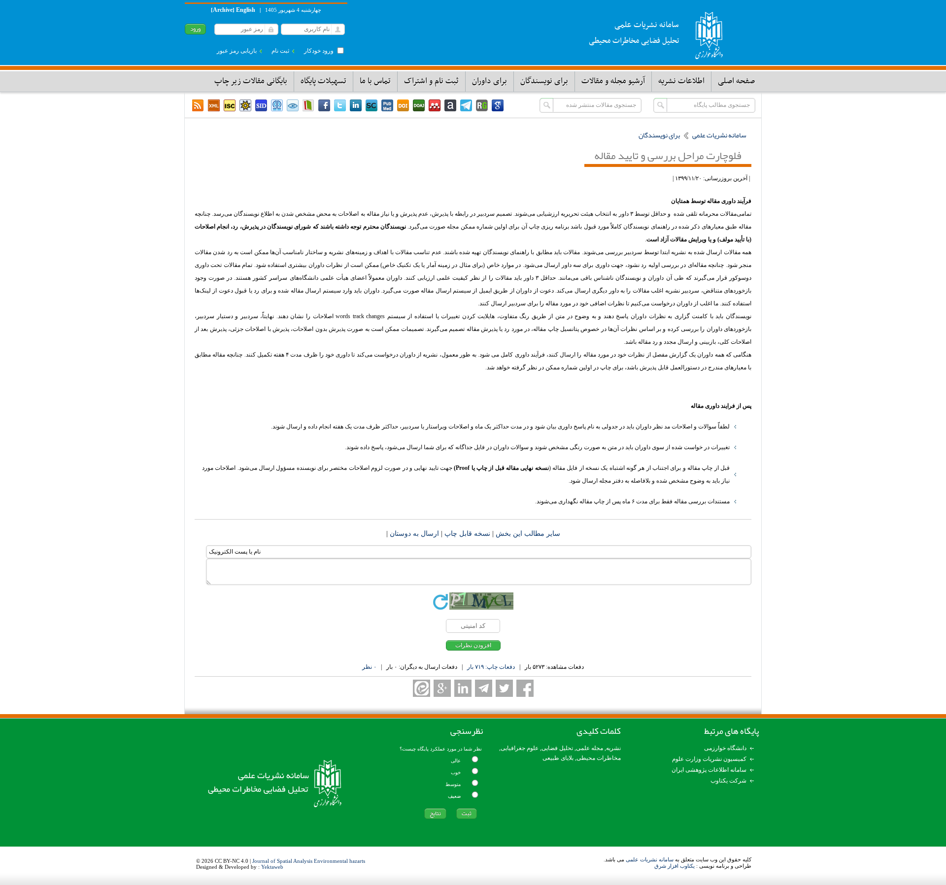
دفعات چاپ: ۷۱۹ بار (491, 666)
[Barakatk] (277, 105)
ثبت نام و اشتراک (431, 81)
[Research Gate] (482, 105)
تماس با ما (375, 81)
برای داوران (489, 81)
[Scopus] (371, 105)
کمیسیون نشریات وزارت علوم (709, 758)
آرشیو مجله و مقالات (613, 81)
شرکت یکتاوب (728, 780)
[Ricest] (245, 105)
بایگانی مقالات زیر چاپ (250, 81)
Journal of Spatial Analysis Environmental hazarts (308, 861)
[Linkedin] (356, 105)
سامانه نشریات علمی (650, 859)
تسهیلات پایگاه (323, 81)
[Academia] (450, 105)
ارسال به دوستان (413, 533)
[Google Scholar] (498, 105)
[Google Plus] (442, 688)
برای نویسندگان (544, 81)
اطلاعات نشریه (681, 81)
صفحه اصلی (736, 81)
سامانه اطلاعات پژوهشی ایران (709, 769)
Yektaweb (272, 867)
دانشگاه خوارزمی (725, 748)
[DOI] (403, 105)
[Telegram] (466, 105)
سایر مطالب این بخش (527, 533)
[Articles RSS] (198, 105)
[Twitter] (340, 105)
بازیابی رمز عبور (237, 50)
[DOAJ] (419, 105)
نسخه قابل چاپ (466, 533)
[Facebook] (324, 105)
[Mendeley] (434, 105)
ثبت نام (280, 50)
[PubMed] (387, 105)
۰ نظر (369, 666)
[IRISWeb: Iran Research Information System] (293, 105)
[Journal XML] (214, 105)
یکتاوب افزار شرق (674, 866)
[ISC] (230, 105)
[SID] (261, 105)
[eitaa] (421, 688)
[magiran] (308, 105)
